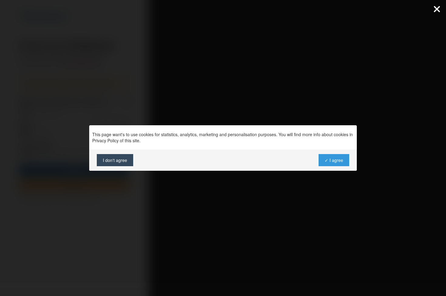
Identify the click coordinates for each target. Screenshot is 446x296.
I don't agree (115, 160)
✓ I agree (334, 160)
